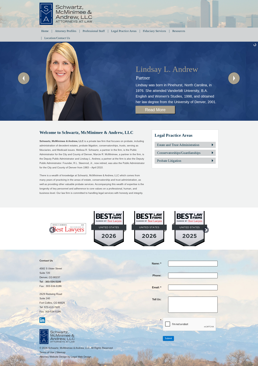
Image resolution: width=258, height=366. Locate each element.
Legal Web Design (81, 356)
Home (45, 31)
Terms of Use (46, 352)
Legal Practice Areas (124, 31)
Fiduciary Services (154, 31)
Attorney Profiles (65, 31)
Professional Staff (94, 31)
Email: (156, 287)
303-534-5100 (53, 281)
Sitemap (60, 352)
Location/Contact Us (57, 38)
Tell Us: (156, 299)
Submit (168, 338)
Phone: (157, 275)
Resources (178, 31)
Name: (156, 263)
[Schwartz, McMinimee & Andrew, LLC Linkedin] (42, 320)
